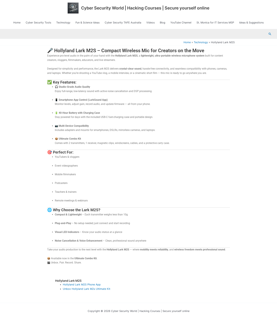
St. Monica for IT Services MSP (215, 22)
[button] (270, 34)
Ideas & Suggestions (251, 22)
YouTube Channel (180, 22)
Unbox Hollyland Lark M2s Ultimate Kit (86, 288)
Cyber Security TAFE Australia (123, 22)
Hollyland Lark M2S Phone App (82, 284)
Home (17, 22)
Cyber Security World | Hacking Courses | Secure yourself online (145, 7)
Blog (162, 22)
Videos (150, 22)
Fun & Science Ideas (88, 22)
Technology (63, 22)
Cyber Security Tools (38, 22)
